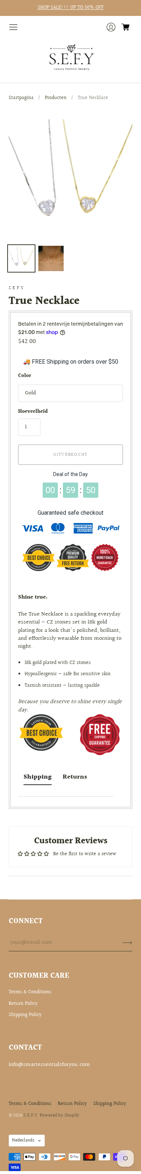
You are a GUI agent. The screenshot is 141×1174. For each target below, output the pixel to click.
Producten (56, 98)
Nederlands (23, 1140)
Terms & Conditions (30, 992)
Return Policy (23, 1004)
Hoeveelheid (33, 412)
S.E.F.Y (16, 288)
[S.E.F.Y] (71, 57)
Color (24, 376)
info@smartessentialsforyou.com (49, 1064)
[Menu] (13, 27)
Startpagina (21, 98)
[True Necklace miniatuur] (21, 258)
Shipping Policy (25, 1015)
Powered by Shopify (60, 1115)
